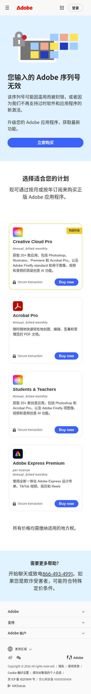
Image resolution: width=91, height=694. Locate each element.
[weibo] (10, 657)
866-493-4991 (57, 573)
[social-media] (18, 657)
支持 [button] (11, 622)
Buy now (66, 282)
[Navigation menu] (7, 7)
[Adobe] (24, 7)
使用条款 (74, 666)
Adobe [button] (13, 611)
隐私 (61, 666)
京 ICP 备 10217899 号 (21, 679)
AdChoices (18, 686)
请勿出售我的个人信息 (47, 673)
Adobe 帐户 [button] (17, 632)
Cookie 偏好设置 (18, 673)
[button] (62, 8)
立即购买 (45, 142)
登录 (75, 7)
